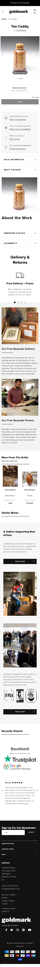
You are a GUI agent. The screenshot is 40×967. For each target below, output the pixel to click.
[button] (5, 11)
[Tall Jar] (29, 479)
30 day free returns (18, 149)
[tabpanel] (20, 285)
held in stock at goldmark (20, 129)
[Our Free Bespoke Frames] (20, 397)
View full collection (9, 461)
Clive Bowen (21, 30)
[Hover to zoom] (20, 55)
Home (4, 19)
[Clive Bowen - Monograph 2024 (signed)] (10, 476)
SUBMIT (31, 832)
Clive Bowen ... (10, 496)
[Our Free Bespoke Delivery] (20, 325)
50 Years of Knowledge (20, 3)
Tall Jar (29, 496)
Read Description (19, 88)
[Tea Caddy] (18, 78)
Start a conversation (18, 119)
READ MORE (20, 561)
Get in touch (15, 139)
